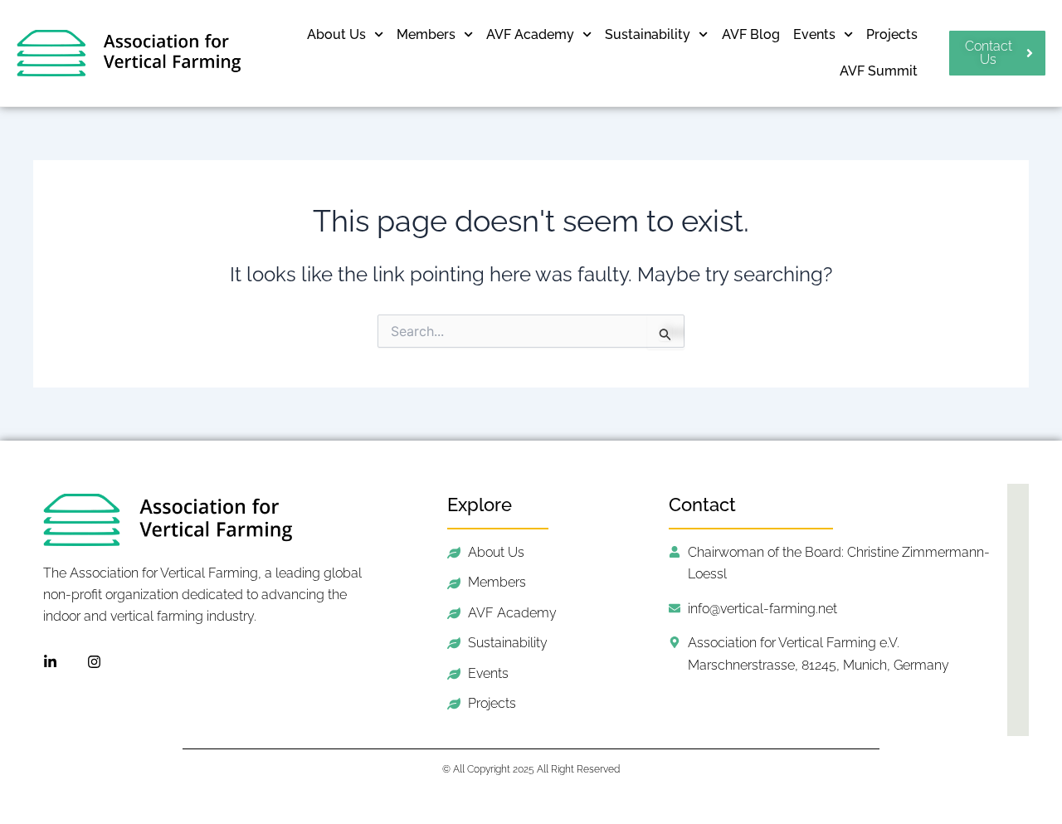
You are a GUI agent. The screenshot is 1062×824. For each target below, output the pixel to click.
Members (426, 34)
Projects (892, 34)
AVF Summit (879, 71)
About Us (336, 34)
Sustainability (647, 34)
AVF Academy (530, 34)
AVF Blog (751, 34)
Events (814, 34)
